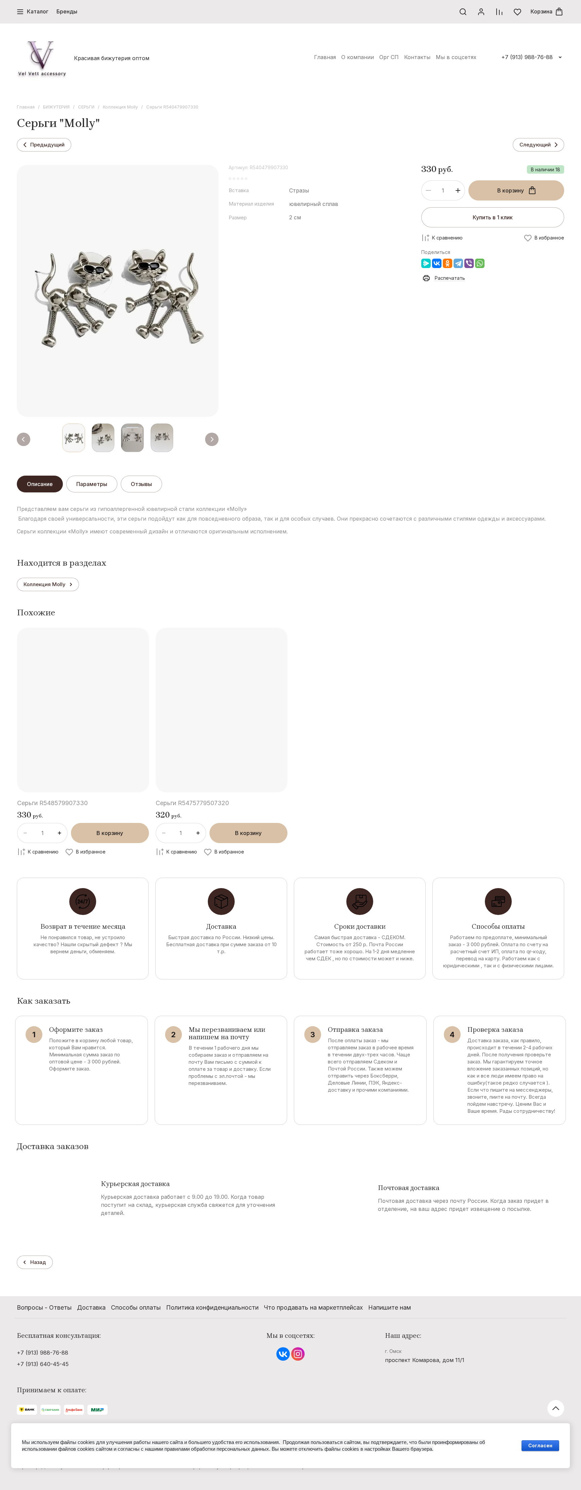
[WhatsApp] (480, 263)
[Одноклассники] (447, 263)
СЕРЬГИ (86, 106)
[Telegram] (458, 263)
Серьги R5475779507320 (192, 802)
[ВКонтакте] (436, 263)
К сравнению (447, 237)
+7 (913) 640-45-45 (43, 1364)
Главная (26, 106)
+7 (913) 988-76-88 (527, 57)
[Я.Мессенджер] (426, 263)
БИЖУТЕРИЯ (56, 106)
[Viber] (469, 263)
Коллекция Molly (120, 106)
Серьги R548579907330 (52, 802)
